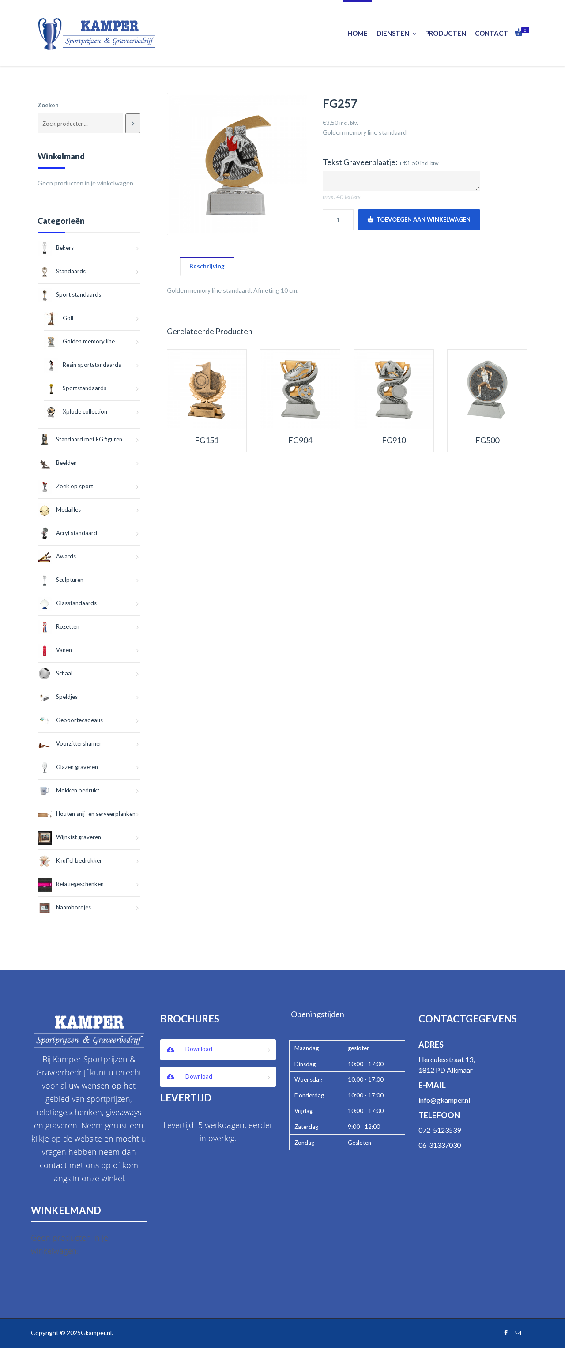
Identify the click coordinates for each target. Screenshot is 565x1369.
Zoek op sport (74, 486)
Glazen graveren (77, 766)
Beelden (66, 462)
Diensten (393, 33)
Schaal (64, 673)
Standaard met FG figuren (89, 439)
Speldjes (67, 696)
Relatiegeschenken (80, 883)
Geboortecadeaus (79, 720)
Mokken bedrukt (77, 790)
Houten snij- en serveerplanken (96, 813)
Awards (66, 556)
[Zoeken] (132, 123)
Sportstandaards (84, 388)
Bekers (65, 247)
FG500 (487, 440)
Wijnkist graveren (78, 837)
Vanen (64, 649)
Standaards (71, 271)
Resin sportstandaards (92, 364)
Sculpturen (69, 579)
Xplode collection (85, 411)
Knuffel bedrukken (79, 860)
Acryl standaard (76, 532)
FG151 (206, 440)
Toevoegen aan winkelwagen (424, 219)
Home (357, 33)
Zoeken (48, 105)
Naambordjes (73, 907)
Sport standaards (78, 294)
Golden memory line (89, 341)
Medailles (68, 509)
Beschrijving (207, 266)
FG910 (394, 440)
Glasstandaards (76, 603)
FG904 (300, 440)
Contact (491, 33)
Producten (445, 33)
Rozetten (67, 626)
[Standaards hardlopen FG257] (238, 164)
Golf (68, 317)
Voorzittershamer (79, 743)
